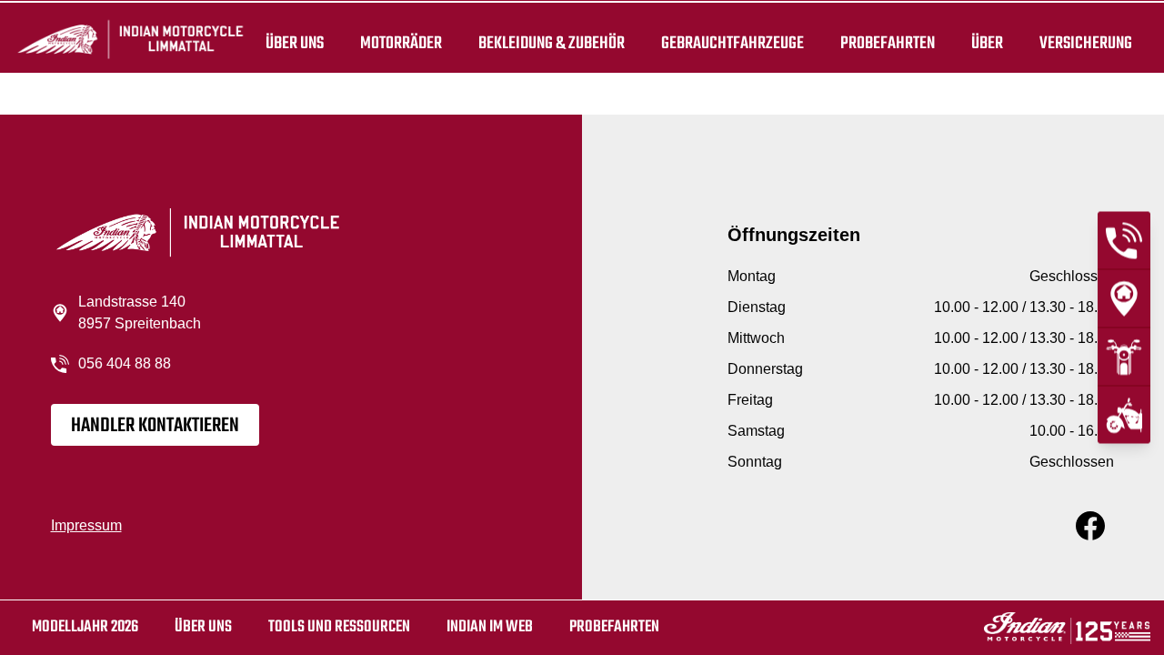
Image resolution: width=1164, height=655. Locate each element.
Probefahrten (887, 43)
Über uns (295, 43)
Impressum (86, 525)
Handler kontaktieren (155, 425)
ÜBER (987, 43)
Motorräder (401, 43)
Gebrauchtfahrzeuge (732, 43)
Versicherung (1085, 43)
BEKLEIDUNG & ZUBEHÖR (551, 43)
